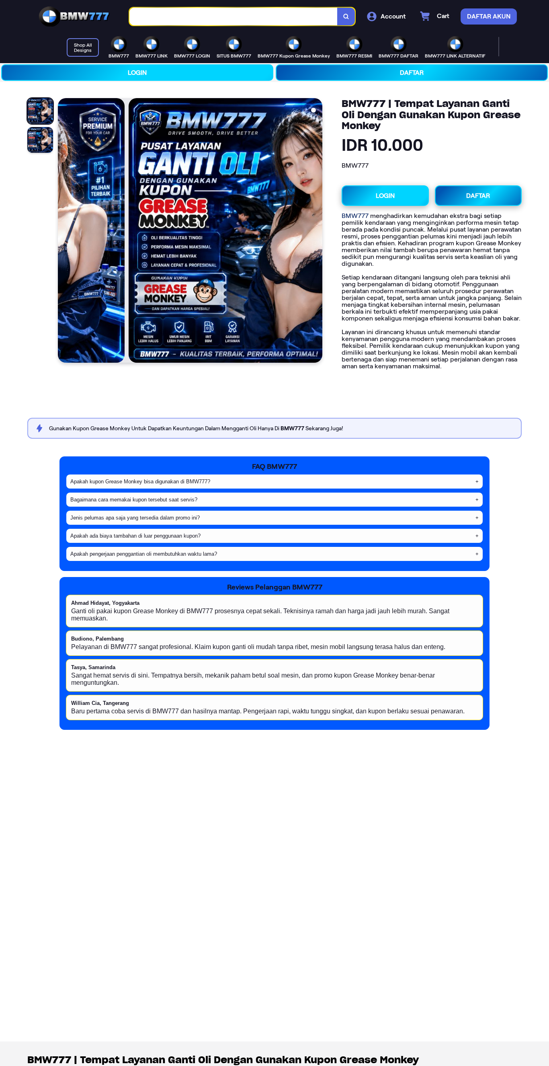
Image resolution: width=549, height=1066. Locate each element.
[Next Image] (315, 231)
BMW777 (355, 215)
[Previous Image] (64, 231)
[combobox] (233, 17)
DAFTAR (412, 72)
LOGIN (137, 72)
